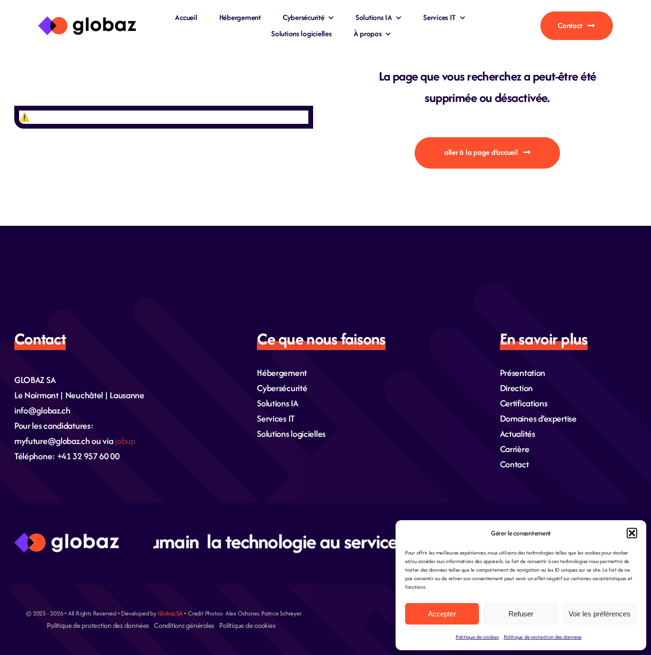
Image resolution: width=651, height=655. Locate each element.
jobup (125, 440)
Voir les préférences (600, 614)
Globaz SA (170, 613)
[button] (632, 533)
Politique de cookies (477, 637)
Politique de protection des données (543, 637)
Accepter (442, 614)
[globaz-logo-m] (87, 20)
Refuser (521, 614)
